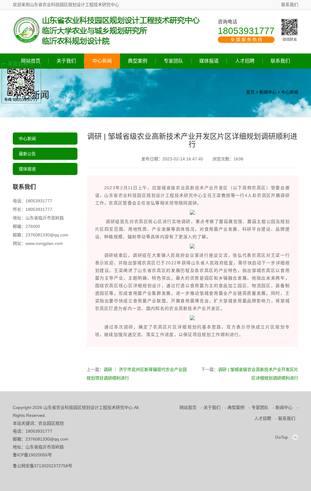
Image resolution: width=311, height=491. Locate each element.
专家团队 (173, 61)
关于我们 (66, 61)
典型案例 (137, 61)
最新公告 (27, 153)
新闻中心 (267, 92)
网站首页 (188, 407)
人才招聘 (245, 61)
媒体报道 (209, 61)
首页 (250, 92)
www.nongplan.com (44, 243)
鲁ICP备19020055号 (32, 454)
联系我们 (289, 4)
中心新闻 (102, 61)
